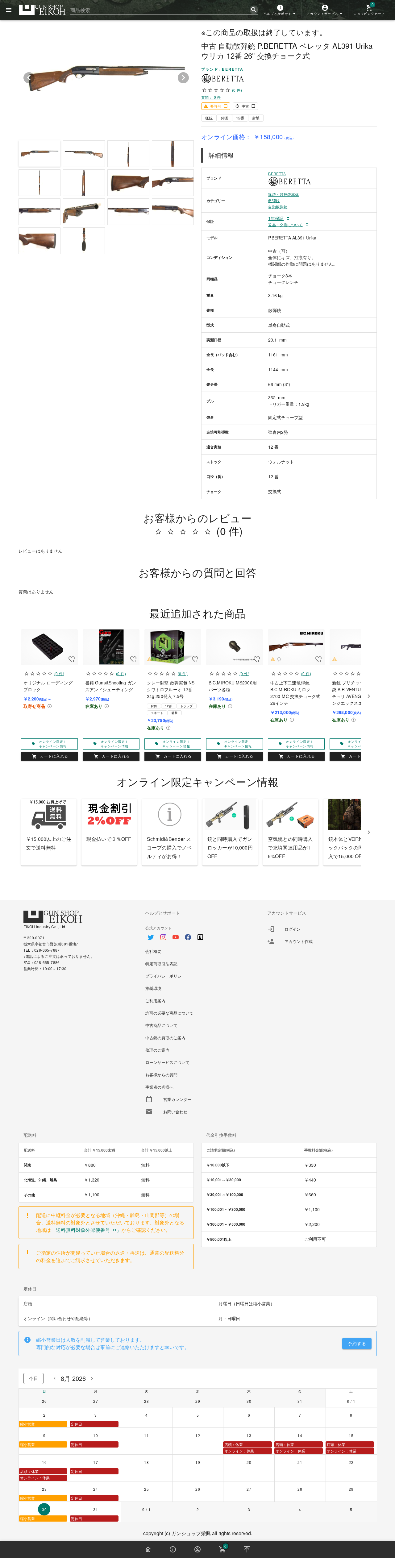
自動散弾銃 (277, 206)
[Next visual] (183, 77)
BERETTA (277, 173)
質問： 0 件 (211, 97)
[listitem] (319, 929)
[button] (280, 10)
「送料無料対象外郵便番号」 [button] (86, 1229)
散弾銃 (274, 200)
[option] (197, 934)
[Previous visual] (29, 77)
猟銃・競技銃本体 (283, 194)
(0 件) (237, 90)
